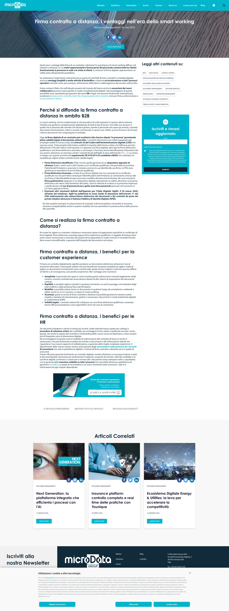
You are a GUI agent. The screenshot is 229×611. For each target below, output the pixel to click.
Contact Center (168, 73)
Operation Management (165, 94)
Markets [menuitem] (101, 5)
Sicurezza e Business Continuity (155, 99)
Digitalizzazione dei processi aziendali (158, 78)
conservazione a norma (51, 98)
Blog (141, 554)
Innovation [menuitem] (131, 5)
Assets (118, 564)
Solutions (119, 559)
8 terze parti (49, 578)
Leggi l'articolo (114, 47)
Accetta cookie (172, 604)
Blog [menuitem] (203, 5)
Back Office (153, 73)
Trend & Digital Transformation (155, 104)
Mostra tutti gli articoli (89, 408)
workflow (54, 364)
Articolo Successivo (124, 408)
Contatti (143, 559)
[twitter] (114, 37)
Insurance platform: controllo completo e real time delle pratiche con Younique (113, 500)
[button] (190, 573)
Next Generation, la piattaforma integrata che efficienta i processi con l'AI (57, 500)
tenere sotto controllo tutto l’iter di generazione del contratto (79, 95)
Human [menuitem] (158, 5)
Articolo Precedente (57, 408)
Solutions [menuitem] (115, 5)
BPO (144, 73)
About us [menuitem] (173, 5)
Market (118, 554)
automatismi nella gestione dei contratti (117, 346)
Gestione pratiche (172, 89)
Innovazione (148, 94)
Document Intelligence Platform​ (156, 83)
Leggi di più (44, 521)
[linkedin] (119, 37)
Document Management (107, 27)
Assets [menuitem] (146, 5)
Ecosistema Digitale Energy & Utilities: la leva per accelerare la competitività (169, 500)
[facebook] (108, 37)
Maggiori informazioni (57, 604)
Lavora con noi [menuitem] (190, 5)
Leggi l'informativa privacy (153, 147)
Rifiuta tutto (133, 604)
